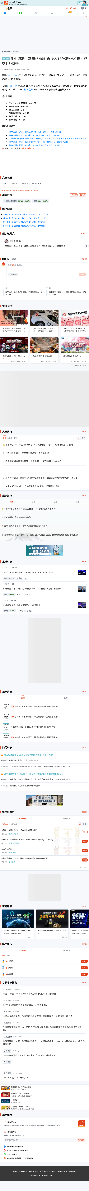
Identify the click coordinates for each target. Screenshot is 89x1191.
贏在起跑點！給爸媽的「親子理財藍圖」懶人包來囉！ (21, 191)
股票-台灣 (12, 852)
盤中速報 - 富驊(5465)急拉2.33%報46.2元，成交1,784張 (34, 145)
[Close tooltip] (82, 18)
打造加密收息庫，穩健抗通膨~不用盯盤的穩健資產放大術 (33, 727)
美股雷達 (14, 567)
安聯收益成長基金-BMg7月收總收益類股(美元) (19, 830)
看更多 (83, 233)
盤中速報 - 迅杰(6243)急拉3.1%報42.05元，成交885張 (24, 218)
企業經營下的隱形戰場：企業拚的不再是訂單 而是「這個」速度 (14, 329)
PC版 (15, 1171)
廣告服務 (52, 1171)
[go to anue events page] (78, 8)
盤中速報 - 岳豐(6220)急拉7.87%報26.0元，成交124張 (24, 222)
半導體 (10, 974)
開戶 (85, 832)
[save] (68, 13)
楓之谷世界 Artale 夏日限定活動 (14, 357)
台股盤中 (16, 52)
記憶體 (10, 961)
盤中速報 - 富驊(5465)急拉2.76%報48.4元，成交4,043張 (34, 135)
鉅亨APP (22, 1171)
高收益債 (12, 862)
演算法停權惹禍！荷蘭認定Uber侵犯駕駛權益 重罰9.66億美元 (44, 329)
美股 (13, 584)
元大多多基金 (6, 849)
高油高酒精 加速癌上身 (42, 356)
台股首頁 (74, 195)
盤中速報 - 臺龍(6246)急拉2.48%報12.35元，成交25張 (23, 293)
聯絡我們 (72, 1171)
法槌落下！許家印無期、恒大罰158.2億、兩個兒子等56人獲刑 (74, 329)
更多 (83, 438)
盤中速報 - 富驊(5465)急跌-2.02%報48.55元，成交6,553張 (35, 131)
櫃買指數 (28, 89)
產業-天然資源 (14, 843)
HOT (12, 706)
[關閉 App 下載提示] (2, 3)
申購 (85, 841)
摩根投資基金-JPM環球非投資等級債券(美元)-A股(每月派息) (24, 858)
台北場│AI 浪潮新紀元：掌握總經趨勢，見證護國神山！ (35, 716)
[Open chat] (84, 13)
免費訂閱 (81, 1140)
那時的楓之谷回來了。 (72, 356)
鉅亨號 (30, 1171)
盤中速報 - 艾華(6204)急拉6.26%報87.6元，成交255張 (24, 226)
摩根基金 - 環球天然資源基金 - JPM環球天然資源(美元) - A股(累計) (27, 839)
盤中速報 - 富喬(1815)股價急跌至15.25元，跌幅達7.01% (67, 293)
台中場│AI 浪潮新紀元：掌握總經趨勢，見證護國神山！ (35, 706)
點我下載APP (28, 148)
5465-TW (12, 75)
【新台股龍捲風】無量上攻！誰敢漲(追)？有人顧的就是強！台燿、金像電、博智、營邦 (48, 138)
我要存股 (83, 195)
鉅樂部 (37, 1171)
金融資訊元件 (62, 1171)
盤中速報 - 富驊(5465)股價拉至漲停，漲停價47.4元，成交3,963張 (38, 141)
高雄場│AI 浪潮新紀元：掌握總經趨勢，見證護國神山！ (35, 737)
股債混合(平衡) (14, 834)
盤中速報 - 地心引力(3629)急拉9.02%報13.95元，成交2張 (25, 214)
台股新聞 (13, 600)
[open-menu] (2, 8)
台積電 (10, 967)
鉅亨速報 (7, 52)
